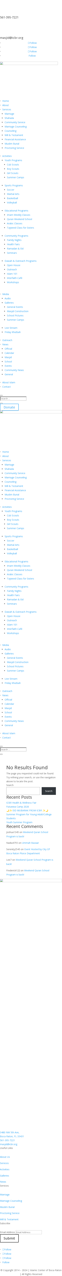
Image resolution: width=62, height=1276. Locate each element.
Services (6, 109)
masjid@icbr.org (11, 38)
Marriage (9, 113)
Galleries (9, 302)
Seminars (12, 252)
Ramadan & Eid (15, 248)
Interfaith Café (14, 278)
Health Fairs (13, 244)
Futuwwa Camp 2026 (17, 806)
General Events (15, 306)
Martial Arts (13, 194)
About (5, 105)
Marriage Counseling (16, 126)
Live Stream (11, 327)
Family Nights (14, 240)
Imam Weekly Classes (18, 214)
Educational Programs (16, 210)
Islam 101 (12, 273)
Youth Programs (13, 160)
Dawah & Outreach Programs (21, 260)
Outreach (12, 269)
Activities (7, 156)
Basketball (12, 198)
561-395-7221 (9, 17)
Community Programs (16, 235)
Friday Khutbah (13, 332)
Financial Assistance (15, 139)
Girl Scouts (12, 173)
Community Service (15, 122)
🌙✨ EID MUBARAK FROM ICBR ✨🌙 (27, 810)
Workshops (13, 282)
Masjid (8, 357)
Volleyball (12, 202)
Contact (6, 386)
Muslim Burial (12, 143)
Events (8, 365)
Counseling (10, 130)
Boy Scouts (13, 168)
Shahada (9, 118)
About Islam (8, 382)
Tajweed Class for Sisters (20, 227)
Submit (9, 1238)
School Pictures (15, 315)
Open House (13, 265)
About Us (5, 1156)
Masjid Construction (17, 311)
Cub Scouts (13, 164)
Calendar (9, 353)
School (8, 361)
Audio (8, 298)
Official (8, 348)
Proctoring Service (14, 147)
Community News (14, 370)
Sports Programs (14, 185)
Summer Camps (15, 177)
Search (10, 785)
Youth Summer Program (19, 822)
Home (5, 100)
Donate (9, 407)
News (5, 344)
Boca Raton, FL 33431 (12, 1136)
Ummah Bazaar (30, 842)
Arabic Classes (14, 223)
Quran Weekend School (19, 219)
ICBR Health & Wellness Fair (21, 802)
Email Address (7, 1232)
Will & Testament (14, 135)
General (9, 374)
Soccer (10, 189)
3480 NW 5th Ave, (9, 1132)
